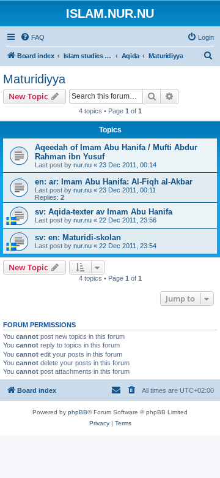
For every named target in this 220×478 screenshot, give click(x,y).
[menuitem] (32, 37)
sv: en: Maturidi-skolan (78, 237)
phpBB (77, 412)
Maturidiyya (34, 79)
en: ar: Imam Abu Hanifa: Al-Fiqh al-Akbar (114, 181)
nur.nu (82, 165)
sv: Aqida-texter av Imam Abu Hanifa (103, 211)
